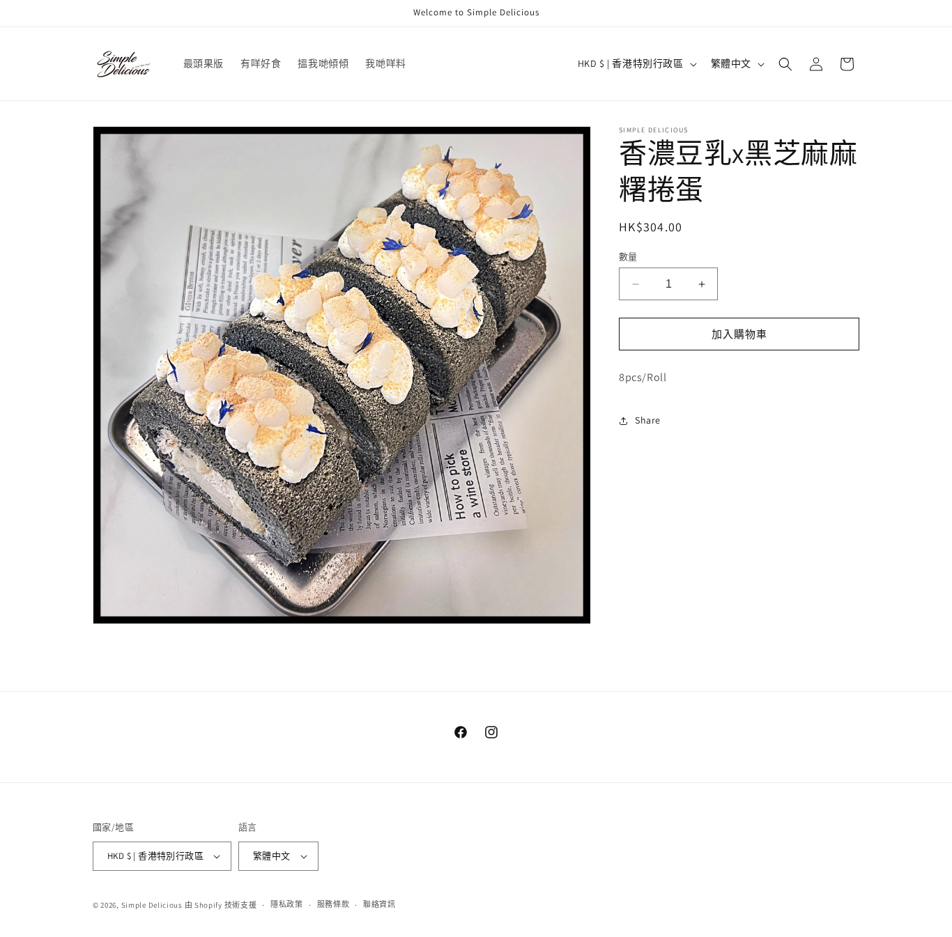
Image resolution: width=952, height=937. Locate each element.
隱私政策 (286, 904)
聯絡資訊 (379, 904)
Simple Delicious (152, 905)
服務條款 (333, 904)
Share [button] (648, 421)
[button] (785, 64)
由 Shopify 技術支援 (221, 905)
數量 (628, 257)
